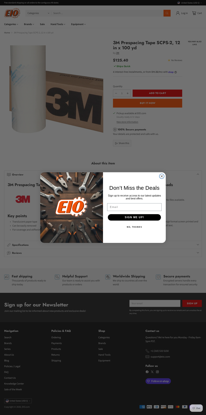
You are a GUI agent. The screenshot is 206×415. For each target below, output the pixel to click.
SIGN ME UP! (134, 217)
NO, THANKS (134, 227)
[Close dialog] (161, 176)
